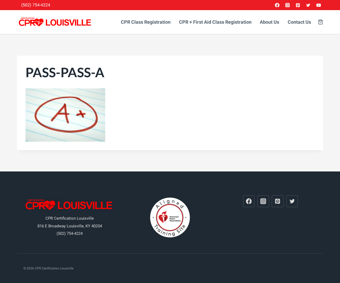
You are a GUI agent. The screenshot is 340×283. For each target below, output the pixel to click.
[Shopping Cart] (320, 21)
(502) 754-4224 (35, 4)
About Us (269, 22)
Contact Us (299, 22)
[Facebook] (277, 5)
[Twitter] (308, 5)
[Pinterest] (298, 5)
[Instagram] (287, 5)
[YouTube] (318, 5)
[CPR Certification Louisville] (55, 22)
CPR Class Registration (146, 22)
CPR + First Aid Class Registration (215, 22)
